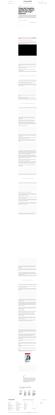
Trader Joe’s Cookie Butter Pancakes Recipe (20, 394)
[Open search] (46, 2)
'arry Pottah (9, 403)
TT (35, 404)
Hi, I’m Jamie (25, 403)
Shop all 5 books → (41, 403)
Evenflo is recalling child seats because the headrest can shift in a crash (34, 394)
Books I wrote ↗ (25, 405)
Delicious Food (17, 406)
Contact (24, 409)
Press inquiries (25, 407)
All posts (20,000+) (17, 410)
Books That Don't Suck (10, 407)
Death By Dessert (17, 405)
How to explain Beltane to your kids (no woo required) (29, 394)
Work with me (25, 406)
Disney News (17, 409)
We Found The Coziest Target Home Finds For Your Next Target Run (25, 394)
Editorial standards (26, 404)
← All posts (19, 5)
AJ (23, 376)
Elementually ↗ (25, 408)
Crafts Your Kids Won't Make (18, 404)
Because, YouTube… (10, 404)
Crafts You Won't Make (18, 403)
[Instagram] (8, 1)
